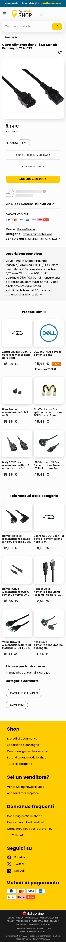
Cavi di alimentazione (37, 234)
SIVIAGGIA (54, 921)
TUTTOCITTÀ (37, 921)
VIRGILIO (20, 918)
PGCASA (10, 921)
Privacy (40, 928)
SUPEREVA (45, 924)
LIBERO (11, 918)
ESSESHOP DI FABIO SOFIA (37, 204)
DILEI (46, 921)
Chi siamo (20, 928)
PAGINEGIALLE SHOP (49, 918)
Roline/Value (26, 229)
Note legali (30, 928)
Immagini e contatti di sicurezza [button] (28, 672)
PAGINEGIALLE (31, 918)
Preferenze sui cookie (36, 931)
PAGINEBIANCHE (23, 921)
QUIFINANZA (21, 924)
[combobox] (33, 26)
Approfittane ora (49, 3)
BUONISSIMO (33, 924)
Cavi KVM (17, 705)
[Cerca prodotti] (57, 26)
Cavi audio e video (24, 693)
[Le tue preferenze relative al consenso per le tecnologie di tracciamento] (59, 936)
